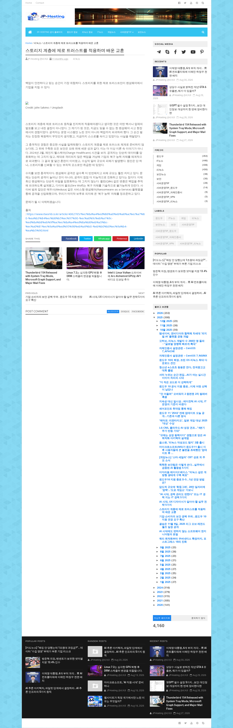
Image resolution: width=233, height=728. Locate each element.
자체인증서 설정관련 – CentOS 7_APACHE (177, 349)
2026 (160, 313)
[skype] (203, 3)
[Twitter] (184, 52)
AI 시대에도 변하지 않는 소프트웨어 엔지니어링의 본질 (182, 532)
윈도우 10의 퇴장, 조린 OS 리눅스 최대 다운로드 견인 (183, 361)
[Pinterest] (202, 52)
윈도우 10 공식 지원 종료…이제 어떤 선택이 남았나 (183, 388)
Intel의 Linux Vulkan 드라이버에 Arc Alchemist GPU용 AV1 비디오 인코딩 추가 (124, 276)
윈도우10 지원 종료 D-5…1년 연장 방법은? (181, 481)
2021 (160, 600)
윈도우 (160, 156)
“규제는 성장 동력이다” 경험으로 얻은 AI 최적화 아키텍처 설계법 (182, 436)
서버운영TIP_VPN (166, 196)
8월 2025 (165, 551)
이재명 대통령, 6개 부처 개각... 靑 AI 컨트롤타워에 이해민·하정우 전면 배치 (188, 72)
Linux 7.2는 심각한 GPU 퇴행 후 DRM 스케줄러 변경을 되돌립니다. (84, 276)
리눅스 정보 (87, 32)
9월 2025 (165, 547)
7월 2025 (165, 556)
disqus (125, 311)
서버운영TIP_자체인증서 (169, 192)
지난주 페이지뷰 (162, 618)
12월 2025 (166, 321)
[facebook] (179, 3)
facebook (138, 311)
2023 (160, 592)
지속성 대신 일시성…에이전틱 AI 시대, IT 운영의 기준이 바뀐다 (183, 403)
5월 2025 (165, 564)
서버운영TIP (163, 183)
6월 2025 (165, 560)
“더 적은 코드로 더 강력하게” (175, 382)
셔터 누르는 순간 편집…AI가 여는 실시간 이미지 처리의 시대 (182, 376)
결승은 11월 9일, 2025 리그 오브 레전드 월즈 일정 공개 (182, 525)
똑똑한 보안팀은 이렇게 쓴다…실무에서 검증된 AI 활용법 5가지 (181, 466)
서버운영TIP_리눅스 (167, 201)
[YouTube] (194, 52)
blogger (113, 311)
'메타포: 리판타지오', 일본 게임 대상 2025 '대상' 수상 (183, 422)
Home (28, 2)
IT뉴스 (100, 32)
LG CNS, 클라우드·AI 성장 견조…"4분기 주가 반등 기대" (182, 429)
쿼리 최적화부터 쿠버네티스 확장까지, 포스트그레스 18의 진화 (182, 540)
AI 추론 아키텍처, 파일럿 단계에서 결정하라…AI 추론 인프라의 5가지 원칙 (124, 651)
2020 (160, 605)
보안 (159, 178)
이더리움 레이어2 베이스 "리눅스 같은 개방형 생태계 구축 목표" (182, 473)
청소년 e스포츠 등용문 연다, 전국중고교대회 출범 (182, 368)
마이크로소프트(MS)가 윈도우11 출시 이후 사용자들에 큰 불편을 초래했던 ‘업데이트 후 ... (183, 450)
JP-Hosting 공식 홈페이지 (49, 32)
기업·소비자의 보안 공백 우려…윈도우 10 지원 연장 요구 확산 (182, 518)
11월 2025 (166, 325)
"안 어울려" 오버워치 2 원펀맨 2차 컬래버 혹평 (183, 395)
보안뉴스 (142, 32)
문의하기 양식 (198, 618)
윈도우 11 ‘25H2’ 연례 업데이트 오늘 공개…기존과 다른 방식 (181, 414)
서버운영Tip (125, 32)
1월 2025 (165, 582)
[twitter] (185, 3)
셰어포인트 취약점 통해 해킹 (175, 408)
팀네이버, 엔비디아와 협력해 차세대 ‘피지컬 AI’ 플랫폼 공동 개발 (183, 335)
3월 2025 (165, 573)
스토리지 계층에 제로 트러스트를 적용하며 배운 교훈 (182, 510)
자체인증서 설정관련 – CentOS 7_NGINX (183, 355)
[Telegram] (159, 52)
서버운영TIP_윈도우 (167, 187)
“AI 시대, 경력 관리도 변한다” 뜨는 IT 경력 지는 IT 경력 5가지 (182, 495)
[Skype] (167, 52)
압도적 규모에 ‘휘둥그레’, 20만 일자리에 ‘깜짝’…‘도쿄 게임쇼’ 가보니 (182, 488)
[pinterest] (197, 3)
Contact (40, 2)
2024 (160, 587)
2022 (160, 596)
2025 (160, 317)
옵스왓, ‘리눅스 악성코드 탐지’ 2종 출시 (181, 442)
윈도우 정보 (72, 32)
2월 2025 (165, 577)
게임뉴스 (112, 32)
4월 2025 (165, 569)
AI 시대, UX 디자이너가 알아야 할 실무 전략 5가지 (183, 503)
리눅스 (37, 43)
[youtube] (191, 3)
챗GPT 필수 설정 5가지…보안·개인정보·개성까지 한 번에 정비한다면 (188, 109)
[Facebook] (176, 52)
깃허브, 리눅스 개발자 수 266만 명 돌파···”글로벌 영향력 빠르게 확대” (181, 342)
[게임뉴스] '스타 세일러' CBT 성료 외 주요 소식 (182, 458)
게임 (159, 165)
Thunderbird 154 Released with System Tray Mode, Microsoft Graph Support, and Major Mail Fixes (43, 277)
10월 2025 (166, 329)
